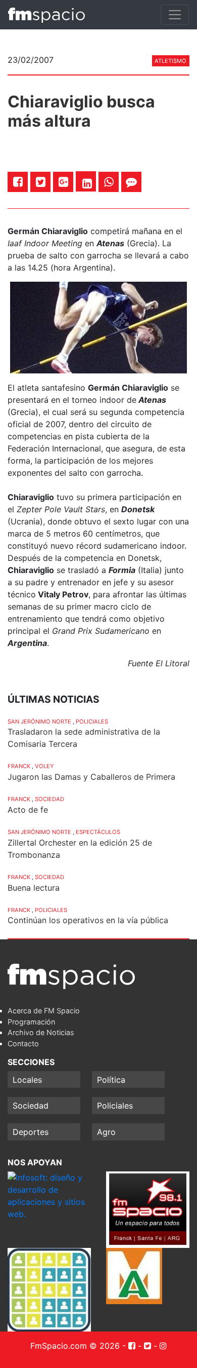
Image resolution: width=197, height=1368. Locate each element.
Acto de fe (28, 810)
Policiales (92, 721)
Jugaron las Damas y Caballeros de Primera (91, 777)
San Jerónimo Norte (39, 721)
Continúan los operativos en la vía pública (88, 920)
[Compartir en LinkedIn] (87, 183)
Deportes (30, 1132)
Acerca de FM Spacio (44, 1010)
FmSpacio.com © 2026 (75, 1346)
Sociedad (49, 799)
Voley (44, 766)
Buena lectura (34, 888)
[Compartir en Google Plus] (63, 181)
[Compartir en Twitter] (40, 181)
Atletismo (170, 60)
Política (111, 1080)
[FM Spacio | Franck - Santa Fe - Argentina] (46, 14)
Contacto (23, 1043)
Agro (106, 1132)
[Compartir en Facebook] (18, 181)
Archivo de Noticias (41, 1032)
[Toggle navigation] (175, 15)
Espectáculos (98, 831)
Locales (27, 1080)
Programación (31, 1021)
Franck (19, 766)
